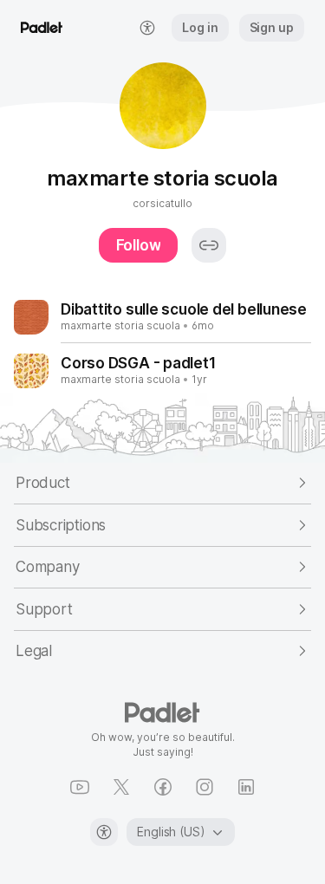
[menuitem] (147, 28)
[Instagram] (204, 787)
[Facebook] (163, 787)
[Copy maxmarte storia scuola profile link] (209, 245)
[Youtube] (79, 787)
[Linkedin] (246, 787)
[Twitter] (121, 787)
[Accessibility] (104, 832)
